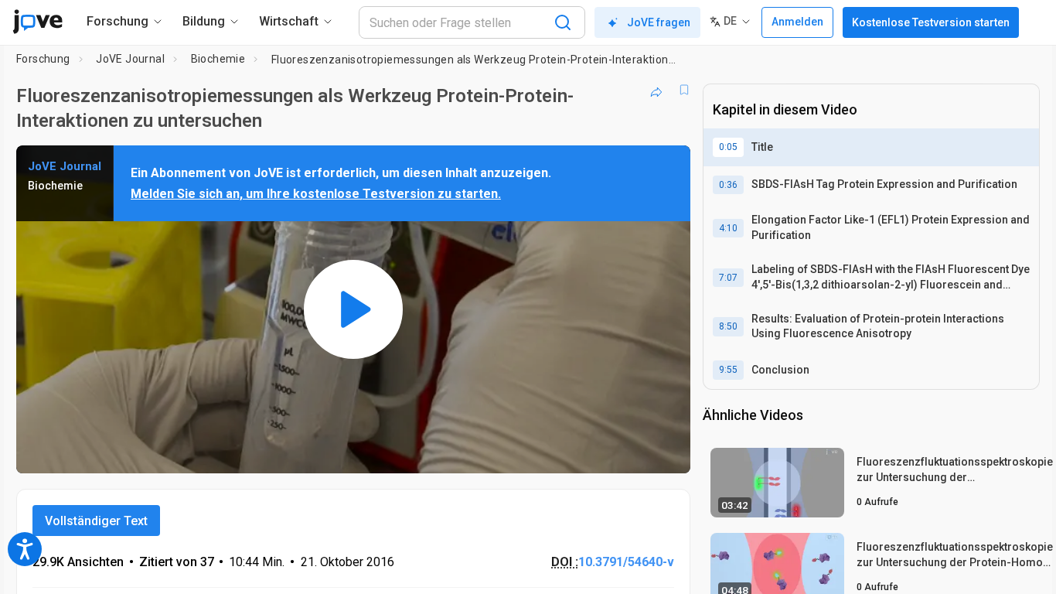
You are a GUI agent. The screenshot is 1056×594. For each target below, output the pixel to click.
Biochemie (218, 59)
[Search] (562, 22)
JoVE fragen (658, 22)
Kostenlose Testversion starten (931, 22)
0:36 (728, 184)
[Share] (656, 90)
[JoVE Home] (37, 21)
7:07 (728, 277)
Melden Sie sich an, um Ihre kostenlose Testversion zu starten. (316, 193)
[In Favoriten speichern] (684, 90)
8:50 (728, 326)
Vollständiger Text (96, 521)
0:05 (728, 147)
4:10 (728, 228)
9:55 (728, 369)
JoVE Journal (130, 59)
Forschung (43, 59)
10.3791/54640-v (626, 562)
